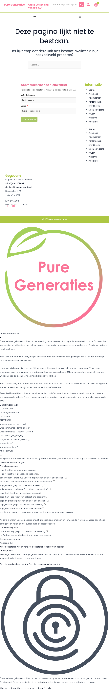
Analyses (4, 458)
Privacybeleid (6, 550)
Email (24, 106)
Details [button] (47, 688)
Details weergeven (9, 404)
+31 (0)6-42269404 (14, 183)
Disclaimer (93, 121)
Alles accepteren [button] (8, 546)
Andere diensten (8, 520)
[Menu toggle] (34, 17)
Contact (92, 90)
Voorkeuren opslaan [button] (54, 546)
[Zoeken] (81, 4)
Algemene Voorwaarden (95, 96)
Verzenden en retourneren (95, 104)
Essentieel (5, 393)
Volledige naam (28, 95)
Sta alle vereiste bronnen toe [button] (14, 564)
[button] (54, 621)
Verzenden (29, 119)
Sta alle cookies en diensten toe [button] (44, 564)
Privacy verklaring (93, 116)
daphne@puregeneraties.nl (18, 187)
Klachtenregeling (96, 110)
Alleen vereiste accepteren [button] (30, 546)
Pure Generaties (14, 4)
